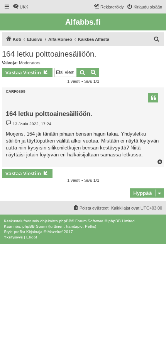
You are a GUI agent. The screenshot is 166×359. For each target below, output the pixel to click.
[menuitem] (20, 7)
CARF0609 (15, 91)
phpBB (65, 221)
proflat (19, 232)
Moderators (30, 62)
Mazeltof (55, 232)
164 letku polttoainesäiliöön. (49, 54)
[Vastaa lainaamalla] (153, 97)
